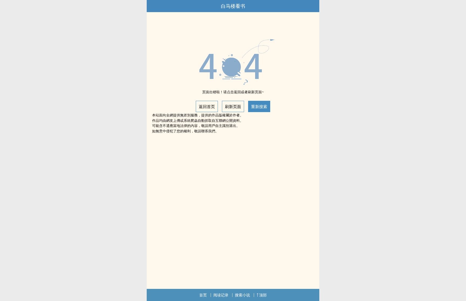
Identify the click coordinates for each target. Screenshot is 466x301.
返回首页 (207, 106)
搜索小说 (242, 294)
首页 (203, 294)
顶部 (263, 294)
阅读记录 (220, 294)
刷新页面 (233, 106)
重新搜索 (259, 106)
